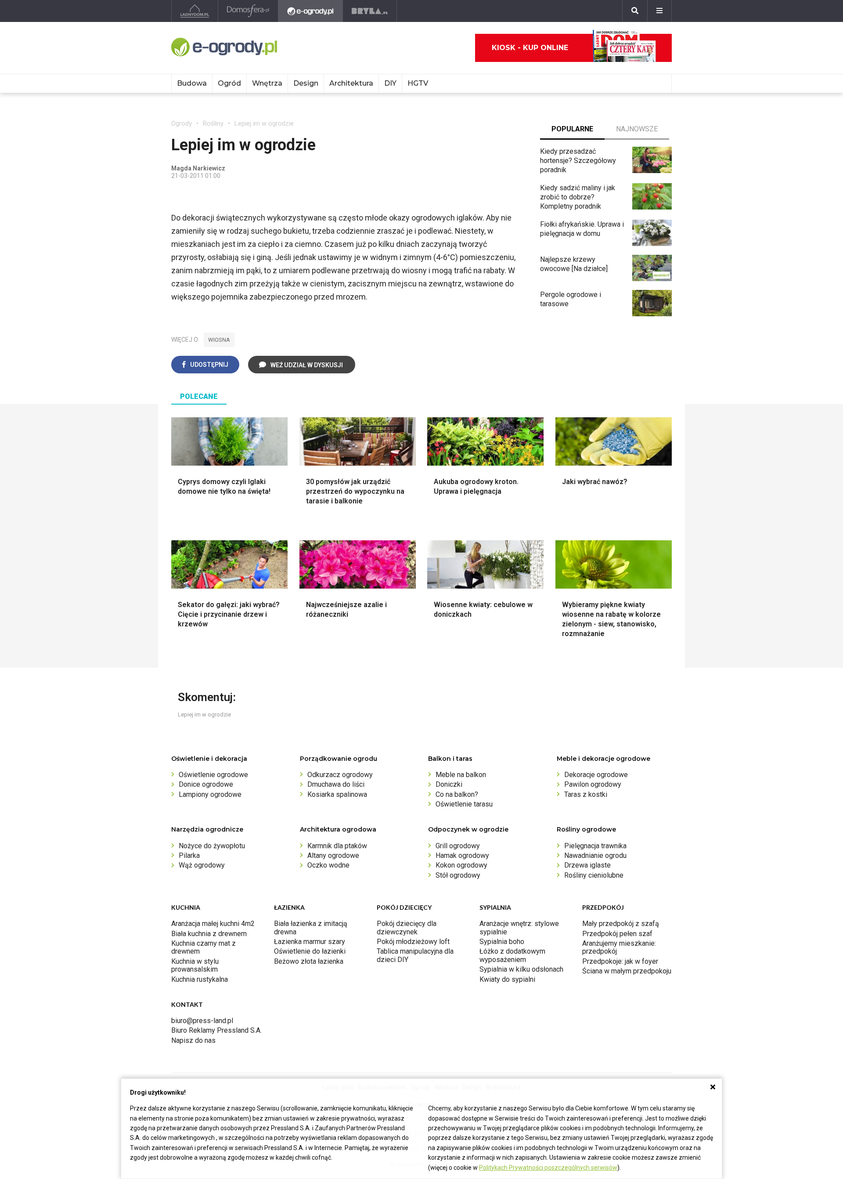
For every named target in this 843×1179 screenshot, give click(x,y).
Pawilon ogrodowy (592, 784)
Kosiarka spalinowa (337, 794)
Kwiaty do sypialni (507, 979)
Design (305, 83)
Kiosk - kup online (530, 47)
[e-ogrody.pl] (310, 11)
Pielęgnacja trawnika (595, 846)
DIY (390, 83)
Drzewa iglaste (587, 865)
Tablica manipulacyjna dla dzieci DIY (415, 955)
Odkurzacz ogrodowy (340, 774)
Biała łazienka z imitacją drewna (310, 927)
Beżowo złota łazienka (308, 961)
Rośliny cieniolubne (593, 875)
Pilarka (189, 855)
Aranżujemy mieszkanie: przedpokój (619, 947)
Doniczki (449, 784)
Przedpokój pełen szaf (617, 933)
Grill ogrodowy (458, 846)
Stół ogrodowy (458, 875)
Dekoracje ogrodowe (596, 774)
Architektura (351, 83)
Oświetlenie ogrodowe (213, 774)
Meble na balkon (461, 774)
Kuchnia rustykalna (199, 979)
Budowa (192, 83)
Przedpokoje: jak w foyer (620, 961)
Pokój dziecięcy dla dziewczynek (406, 927)
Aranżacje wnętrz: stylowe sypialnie (519, 927)
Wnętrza (267, 83)
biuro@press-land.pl (202, 1020)
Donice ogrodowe (206, 784)
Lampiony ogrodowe (210, 794)
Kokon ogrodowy (461, 865)
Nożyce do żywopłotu (212, 846)
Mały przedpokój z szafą (620, 923)
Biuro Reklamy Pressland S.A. (216, 1030)
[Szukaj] (635, 11)
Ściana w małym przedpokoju (626, 971)
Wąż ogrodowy (202, 865)
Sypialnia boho (501, 941)
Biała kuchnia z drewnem (209, 933)
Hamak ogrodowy (462, 855)
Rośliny (213, 123)
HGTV (417, 83)
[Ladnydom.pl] (194, 11)
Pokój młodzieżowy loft (413, 941)
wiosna (219, 339)
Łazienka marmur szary (309, 941)
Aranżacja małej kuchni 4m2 (213, 923)
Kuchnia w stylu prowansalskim (195, 965)
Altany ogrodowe (333, 855)
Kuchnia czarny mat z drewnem (203, 947)
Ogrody (181, 123)
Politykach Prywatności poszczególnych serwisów (548, 1167)
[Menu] (659, 11)
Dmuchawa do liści (335, 784)
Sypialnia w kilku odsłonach (521, 969)
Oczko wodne (328, 865)
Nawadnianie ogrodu (595, 855)
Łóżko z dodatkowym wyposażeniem (512, 955)
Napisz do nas (193, 1040)
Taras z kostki (585, 794)
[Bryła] (370, 11)
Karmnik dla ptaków (337, 846)
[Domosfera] (248, 11)
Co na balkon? (457, 794)
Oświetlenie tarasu (464, 804)
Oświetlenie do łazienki (310, 951)
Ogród (229, 83)
